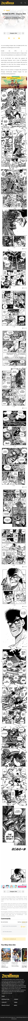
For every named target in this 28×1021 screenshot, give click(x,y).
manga (18, 64)
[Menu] (25, 2)
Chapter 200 (15, 963)
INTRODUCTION (5, 999)
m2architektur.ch (14, 1012)
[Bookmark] (9, 38)
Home (3, 996)
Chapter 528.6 (4, 963)
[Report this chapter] (19, 38)
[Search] (21, 2)
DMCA (15, 1005)
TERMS (15, 1002)
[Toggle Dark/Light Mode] (14, 38)
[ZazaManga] (7, 3)
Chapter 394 (13, 33)
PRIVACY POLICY (6, 1005)
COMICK (16, 999)
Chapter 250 (25, 963)
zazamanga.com (12, 1017)
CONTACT (4, 1002)
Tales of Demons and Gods (4, 967)
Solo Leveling (15, 966)
